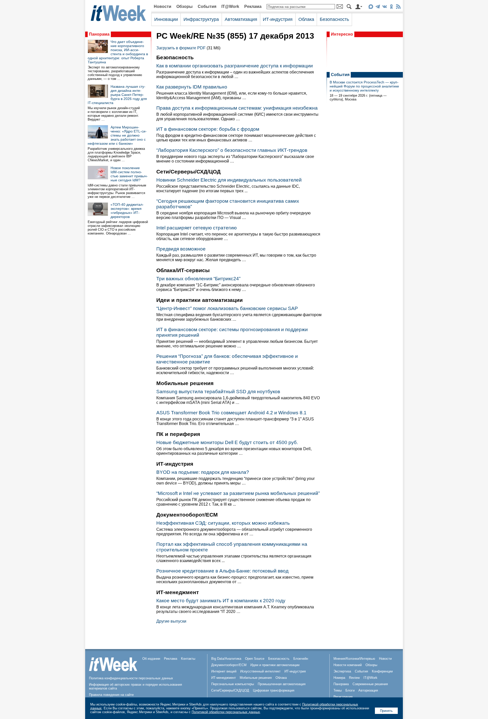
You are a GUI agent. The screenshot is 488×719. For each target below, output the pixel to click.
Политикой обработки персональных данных (226, 712)
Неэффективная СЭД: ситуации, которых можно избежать (223, 523)
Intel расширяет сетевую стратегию (196, 227)
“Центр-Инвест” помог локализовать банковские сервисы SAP (227, 308)
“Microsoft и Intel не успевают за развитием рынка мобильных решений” (238, 493)
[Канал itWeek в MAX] (370, 7)
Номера (339, 678)
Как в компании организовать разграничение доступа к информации (234, 65)
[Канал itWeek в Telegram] (377, 7)
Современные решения (370, 684)
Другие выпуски (171, 621)
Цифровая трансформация (273, 690)
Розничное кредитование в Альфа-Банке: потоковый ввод (222, 571)
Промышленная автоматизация (282, 684)
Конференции (382, 671)
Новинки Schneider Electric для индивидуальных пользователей (229, 180)
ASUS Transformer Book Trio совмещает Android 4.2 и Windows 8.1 (231, 412)
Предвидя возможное (181, 249)
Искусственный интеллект (260, 671)
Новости (162, 6)
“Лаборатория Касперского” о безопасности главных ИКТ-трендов (231, 150)
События (207, 6)
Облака (306, 19)
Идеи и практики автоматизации (274, 665)
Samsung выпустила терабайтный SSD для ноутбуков (218, 391)
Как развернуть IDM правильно (191, 87)
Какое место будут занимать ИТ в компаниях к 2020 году (220, 600)
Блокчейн (300, 659)
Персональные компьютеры (232, 684)
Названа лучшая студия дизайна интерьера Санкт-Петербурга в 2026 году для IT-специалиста (117, 94)
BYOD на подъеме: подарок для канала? (202, 472)
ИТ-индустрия (278, 19)
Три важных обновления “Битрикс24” (198, 278)
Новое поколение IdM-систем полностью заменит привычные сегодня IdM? (129, 174)
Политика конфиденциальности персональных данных (131, 678)
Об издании (151, 659)
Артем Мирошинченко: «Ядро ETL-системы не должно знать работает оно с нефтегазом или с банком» (117, 135)
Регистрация (343, 697)
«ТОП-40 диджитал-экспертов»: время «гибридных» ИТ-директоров (127, 210)
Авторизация (368, 690)
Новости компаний (347, 665)
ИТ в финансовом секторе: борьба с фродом (207, 129)
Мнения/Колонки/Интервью (354, 659)
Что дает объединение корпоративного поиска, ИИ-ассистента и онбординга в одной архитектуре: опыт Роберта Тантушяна (118, 52)
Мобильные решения (256, 678)
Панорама (99, 34)
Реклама (253, 6)
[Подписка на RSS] (398, 7)
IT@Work (230, 6)
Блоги (350, 690)
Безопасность (334, 19)
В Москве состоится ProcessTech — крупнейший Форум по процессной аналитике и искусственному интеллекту (364, 86)
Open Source (254, 659)
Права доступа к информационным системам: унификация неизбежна (237, 108)
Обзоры (184, 6)
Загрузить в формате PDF (181, 48)
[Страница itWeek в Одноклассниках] (391, 7)
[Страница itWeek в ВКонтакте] (384, 7)
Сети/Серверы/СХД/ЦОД (230, 690)
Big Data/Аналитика (226, 659)
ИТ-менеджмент (223, 678)
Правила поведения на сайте (111, 695)
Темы (337, 690)
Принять (386, 711)
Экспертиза (342, 671)
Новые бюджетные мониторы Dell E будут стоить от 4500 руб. (227, 442)
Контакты (188, 659)
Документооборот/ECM (229, 665)
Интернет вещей (223, 671)
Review (354, 678)
